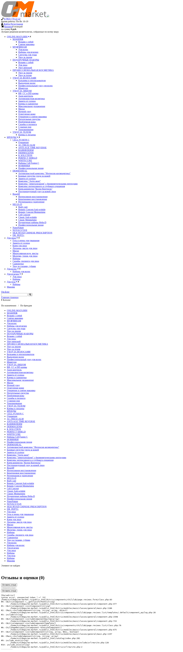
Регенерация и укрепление (20, 475)
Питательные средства (18, 393)
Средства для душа (16, 328)
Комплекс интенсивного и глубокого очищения (30, 460)
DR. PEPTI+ (13, 509)
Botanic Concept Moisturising (20, 486)
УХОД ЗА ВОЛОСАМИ (18, 352)
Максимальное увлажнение (20, 380)
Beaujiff (10, 468)
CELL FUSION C (15, 413)
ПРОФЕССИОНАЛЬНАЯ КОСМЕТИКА (27, 344)
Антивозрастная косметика (20, 372)
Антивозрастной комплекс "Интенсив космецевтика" (33, 447)
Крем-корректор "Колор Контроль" (24, 462)
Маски (10, 382)
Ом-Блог (5, 292)
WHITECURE (14, 434)
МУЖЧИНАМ (14, 321)
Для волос (12, 323)
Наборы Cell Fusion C (17, 437)
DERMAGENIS (14, 426)
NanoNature (12, 501)
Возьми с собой (14, 315)
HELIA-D (11, 478)
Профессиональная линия (19, 442)
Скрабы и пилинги (16, 398)
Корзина (8, 26)
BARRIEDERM (14, 424)
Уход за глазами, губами (18, 540)
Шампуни (12, 362)
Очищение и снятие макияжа (21, 390)
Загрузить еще (8, 588)
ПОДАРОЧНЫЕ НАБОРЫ (20, 333)
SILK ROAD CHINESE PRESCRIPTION (27, 506)
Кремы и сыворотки (17, 377)
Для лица (11, 339)
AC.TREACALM (15, 419)
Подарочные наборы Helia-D (21, 496)
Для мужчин (13, 548)
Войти (7, 24)
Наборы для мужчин (17, 326)
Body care (11, 481)
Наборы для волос (16, 545)
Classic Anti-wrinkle (16, 491)
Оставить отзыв (9, 585)
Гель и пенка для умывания (20, 514)
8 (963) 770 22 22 (12, 19)
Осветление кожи (15, 388)
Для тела (11, 555)
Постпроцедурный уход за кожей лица (25, 465)
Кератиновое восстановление (21, 473)
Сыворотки (12, 537)
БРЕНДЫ (11, 411)
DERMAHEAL (14, 444)
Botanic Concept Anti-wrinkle (20, 483)
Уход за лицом (14, 331)
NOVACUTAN (14, 504)
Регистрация (17, 24)
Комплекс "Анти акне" (18, 455)
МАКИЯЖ (12, 313)
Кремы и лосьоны (15, 408)
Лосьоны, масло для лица (19, 522)
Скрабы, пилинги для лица (20, 535)
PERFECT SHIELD (16, 432)
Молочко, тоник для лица (19, 530)
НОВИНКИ (13, 439)
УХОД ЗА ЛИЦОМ (16, 364)
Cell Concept (13, 488)
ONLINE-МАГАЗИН (17, 310)
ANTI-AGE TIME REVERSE (21, 421)
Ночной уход (13, 385)
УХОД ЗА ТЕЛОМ (16, 406)
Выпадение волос (15, 357)
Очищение (12, 416)
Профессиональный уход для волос (24, 359)
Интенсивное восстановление (21, 470)
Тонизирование (14, 403)
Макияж (11, 561)
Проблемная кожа (15, 395)
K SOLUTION (14, 429)
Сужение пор (13, 401)
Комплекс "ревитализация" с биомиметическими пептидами (36, 457)
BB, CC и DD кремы (17, 367)
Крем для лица (14, 519)
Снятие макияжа (15, 318)
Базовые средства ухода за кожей (23, 450)
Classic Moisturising (16, 493)
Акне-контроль (14, 370)
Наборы (11, 532)
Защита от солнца (15, 375)
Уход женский (14, 341)
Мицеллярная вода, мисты (20, 527)
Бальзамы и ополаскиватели (20, 354)
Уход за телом (13, 349)
